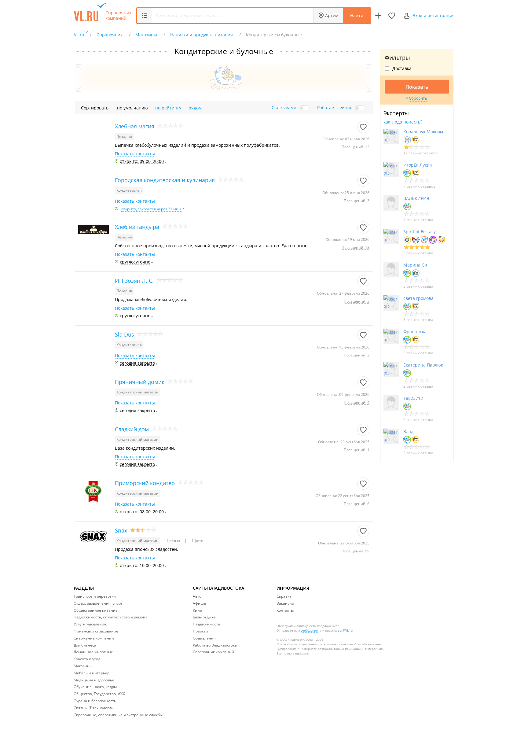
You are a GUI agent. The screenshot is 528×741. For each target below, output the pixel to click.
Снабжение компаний (94, 638)
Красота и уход (87, 659)
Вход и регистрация (434, 15)
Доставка (402, 68)
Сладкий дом (132, 429)
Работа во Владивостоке (215, 645)
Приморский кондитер (145, 483)
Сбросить (418, 98)
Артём (331, 15)
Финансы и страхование (96, 631)
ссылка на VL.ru (349, 644)
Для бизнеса (85, 645)
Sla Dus (124, 334)
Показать (416, 86)
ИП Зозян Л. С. (134, 280)
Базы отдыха (204, 617)
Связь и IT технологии (94, 707)
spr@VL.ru (345, 630)
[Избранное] (391, 15)
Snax (121, 530)
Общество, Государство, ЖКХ (99, 693)
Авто (197, 596)
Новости (200, 631)
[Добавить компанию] (378, 15)
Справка (284, 596)
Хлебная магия (134, 126)
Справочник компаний (118, 15)
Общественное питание (96, 610)
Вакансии (285, 603)
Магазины (83, 666)
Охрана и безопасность (95, 700)
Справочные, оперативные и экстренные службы (118, 714)
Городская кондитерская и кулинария (165, 180)
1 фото (196, 540)
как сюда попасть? (402, 122)
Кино (197, 610)
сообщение (309, 630)
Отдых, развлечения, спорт (98, 603)
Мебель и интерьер (91, 673)
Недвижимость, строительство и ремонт (110, 617)
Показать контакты (135, 154)
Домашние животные (93, 651)
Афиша (199, 603)
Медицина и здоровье (94, 680)
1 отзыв (173, 540)
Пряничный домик (139, 381)
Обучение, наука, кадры (95, 686)
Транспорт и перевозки (95, 596)
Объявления (204, 638)
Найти (356, 15)
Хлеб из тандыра (137, 226)
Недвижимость (206, 624)
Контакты (285, 610)
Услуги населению (90, 624)
